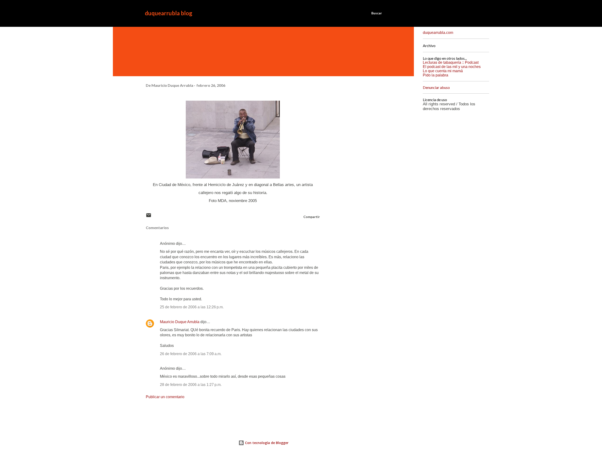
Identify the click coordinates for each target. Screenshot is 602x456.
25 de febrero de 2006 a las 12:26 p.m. (192, 307)
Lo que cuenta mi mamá (443, 71)
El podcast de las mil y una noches (452, 67)
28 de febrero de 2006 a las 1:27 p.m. (191, 385)
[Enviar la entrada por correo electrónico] (148, 217)
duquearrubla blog (168, 13)
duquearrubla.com (438, 33)
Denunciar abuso (436, 87)
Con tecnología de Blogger (266, 442)
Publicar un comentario (165, 397)
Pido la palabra (435, 75)
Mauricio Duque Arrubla (179, 322)
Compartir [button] (311, 217)
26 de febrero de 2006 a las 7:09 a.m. (191, 354)
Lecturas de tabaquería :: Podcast (451, 62)
